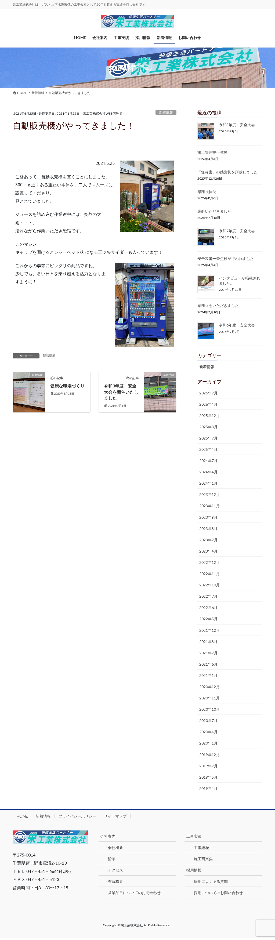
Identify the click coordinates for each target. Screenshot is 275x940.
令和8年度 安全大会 (237, 124)
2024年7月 (208, 460)
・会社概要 (113, 847)
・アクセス (113, 870)
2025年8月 (208, 426)
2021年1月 (208, 675)
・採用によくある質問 (209, 881)
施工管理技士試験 (212, 152)
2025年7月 (208, 438)
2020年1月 (208, 743)
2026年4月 (208, 404)
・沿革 (109, 858)
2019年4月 (208, 788)
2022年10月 (209, 585)
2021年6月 (208, 664)
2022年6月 (208, 607)
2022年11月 (209, 573)
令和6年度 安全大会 (237, 325)
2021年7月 (208, 653)
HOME (22, 816)
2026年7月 (208, 393)
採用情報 (193, 870)
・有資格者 (113, 881)
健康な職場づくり (67, 385)
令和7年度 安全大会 (237, 230)
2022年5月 (208, 618)
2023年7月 (208, 540)
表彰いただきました (214, 211)
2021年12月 (209, 630)
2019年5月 (208, 777)
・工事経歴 (199, 847)
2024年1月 (208, 483)
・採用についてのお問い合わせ (216, 892)
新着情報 (166, 112)
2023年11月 (209, 505)
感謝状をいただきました (218, 305)
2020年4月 (208, 732)
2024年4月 (208, 472)
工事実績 (193, 836)
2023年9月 (208, 517)
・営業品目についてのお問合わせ (132, 892)
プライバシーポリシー (77, 816)
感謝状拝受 (206, 191)
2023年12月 (209, 494)
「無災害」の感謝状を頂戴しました (227, 172)
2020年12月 (209, 686)
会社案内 (107, 836)
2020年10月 (209, 709)
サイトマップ (115, 816)
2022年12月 (209, 562)
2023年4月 (208, 551)
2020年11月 (209, 698)
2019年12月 (209, 754)
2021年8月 (208, 641)
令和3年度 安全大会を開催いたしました (121, 391)
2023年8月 (208, 528)
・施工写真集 (201, 858)
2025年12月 (209, 415)
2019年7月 (208, 766)
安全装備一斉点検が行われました (225, 258)
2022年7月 (208, 596)
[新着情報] (29, 383)
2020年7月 (208, 720)
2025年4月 (208, 449)
